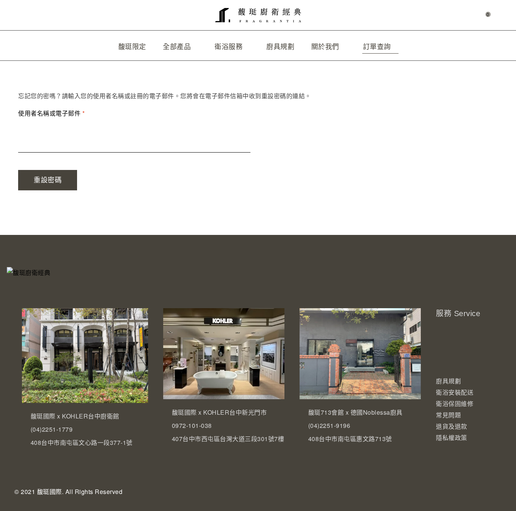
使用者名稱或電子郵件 (54, 112)
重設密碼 (48, 180)
